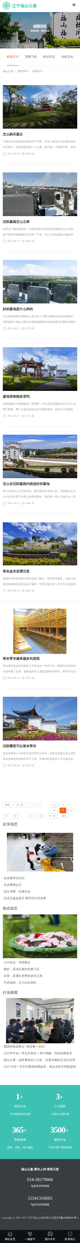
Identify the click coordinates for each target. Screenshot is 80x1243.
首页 (7, 805)
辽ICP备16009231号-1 (66, 1217)
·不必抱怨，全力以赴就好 (19, 982)
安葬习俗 (31, 56)
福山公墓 (8, 71)
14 (54, 810)
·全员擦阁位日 (12, 884)
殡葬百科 (23, 71)
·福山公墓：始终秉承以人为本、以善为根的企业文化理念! (39, 1060)
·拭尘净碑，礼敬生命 (17, 891)
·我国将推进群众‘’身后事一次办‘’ (24, 1046)
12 (54, 805)
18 (15, 816)
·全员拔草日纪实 (14, 878)
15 (63, 810)
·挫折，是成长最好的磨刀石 (21, 969)
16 (72, 810)
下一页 (52, 816)
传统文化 (67, 56)
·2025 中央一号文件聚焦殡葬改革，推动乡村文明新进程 (39, 1066)
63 (41, 816)
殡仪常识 (49, 56)
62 (32, 816)
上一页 (19, 805)
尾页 (64, 816)
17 (6, 816)
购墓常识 (13, 56)
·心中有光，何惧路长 (17, 962)
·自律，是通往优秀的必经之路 (22, 975)
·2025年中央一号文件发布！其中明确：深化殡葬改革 (37, 1053)
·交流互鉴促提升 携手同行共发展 (24, 898)
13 (63, 805)
